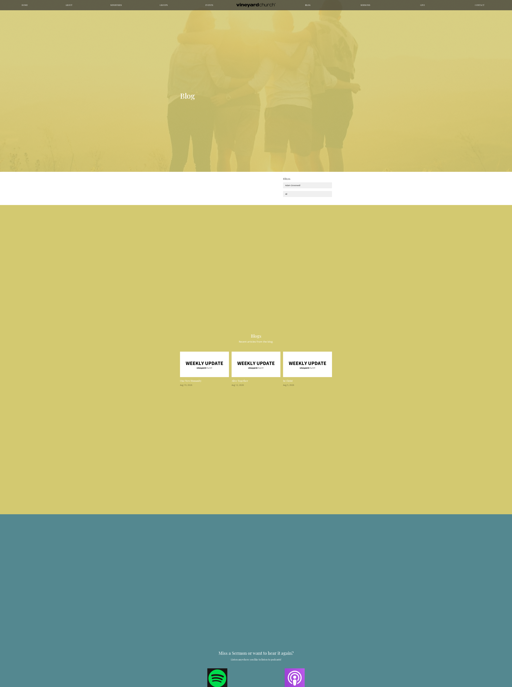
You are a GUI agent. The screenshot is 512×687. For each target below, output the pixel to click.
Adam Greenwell (292, 185)
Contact (479, 5)
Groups (164, 5)
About (68, 5)
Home (25, 5)
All (286, 194)
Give (422, 5)
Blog (308, 5)
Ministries (116, 5)
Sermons (365, 5)
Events (209, 5)
